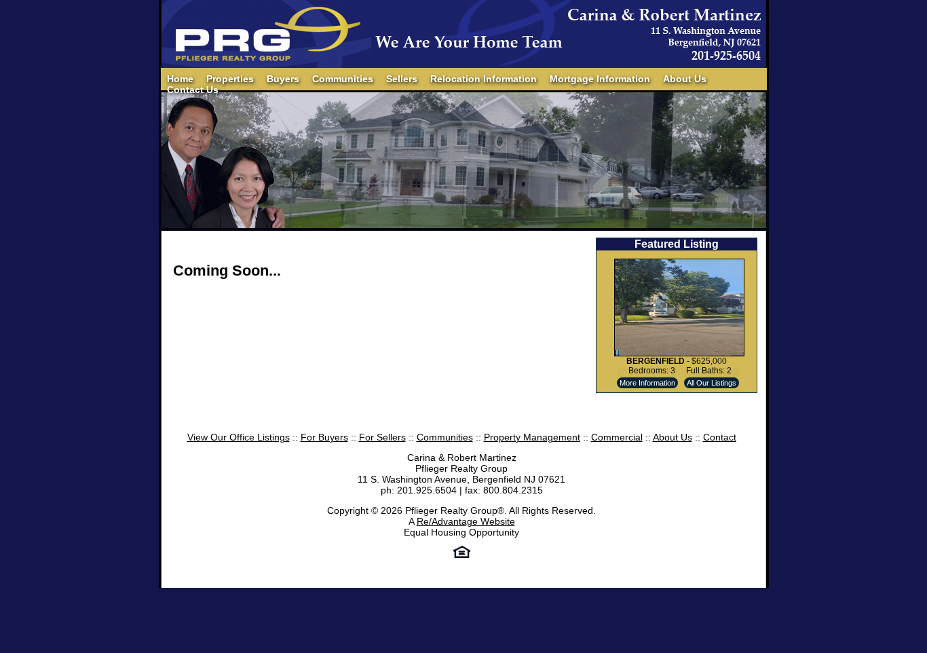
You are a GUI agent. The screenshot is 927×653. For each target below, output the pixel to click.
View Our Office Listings (238, 437)
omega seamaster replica (708, 581)
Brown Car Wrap (377, 592)
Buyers (283, 78)
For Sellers (382, 437)
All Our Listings (711, 383)
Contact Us (193, 89)
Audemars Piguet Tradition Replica (624, 581)
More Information (647, 383)
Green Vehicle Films (209, 592)
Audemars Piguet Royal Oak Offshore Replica (450, 581)
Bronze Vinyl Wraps (297, 592)
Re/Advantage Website (466, 521)
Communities (342, 78)
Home (180, 78)
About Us (684, 78)
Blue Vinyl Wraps (890, 581)
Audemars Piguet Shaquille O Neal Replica (257, 581)
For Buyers (324, 437)
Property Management (532, 437)
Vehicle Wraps (446, 592)
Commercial (617, 437)
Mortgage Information (600, 78)
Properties (230, 78)
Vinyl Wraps (505, 592)
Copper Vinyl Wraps (808, 581)
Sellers (401, 78)
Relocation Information (483, 78)
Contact (719, 437)
